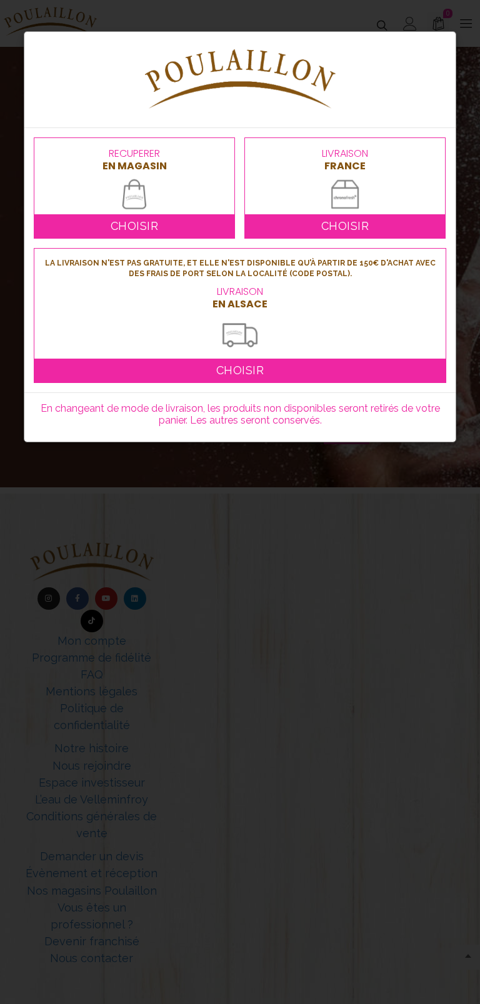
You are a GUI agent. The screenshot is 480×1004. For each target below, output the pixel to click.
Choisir (135, 225)
